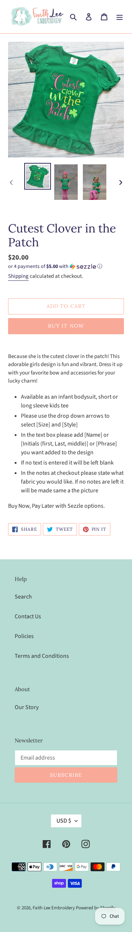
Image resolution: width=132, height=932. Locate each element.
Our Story (26, 707)
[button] (55, 266)
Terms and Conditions (42, 656)
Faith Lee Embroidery (54, 908)
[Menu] (119, 16)
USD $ (63, 821)
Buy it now (66, 326)
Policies (24, 636)
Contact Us (28, 616)
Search (23, 597)
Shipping (18, 276)
